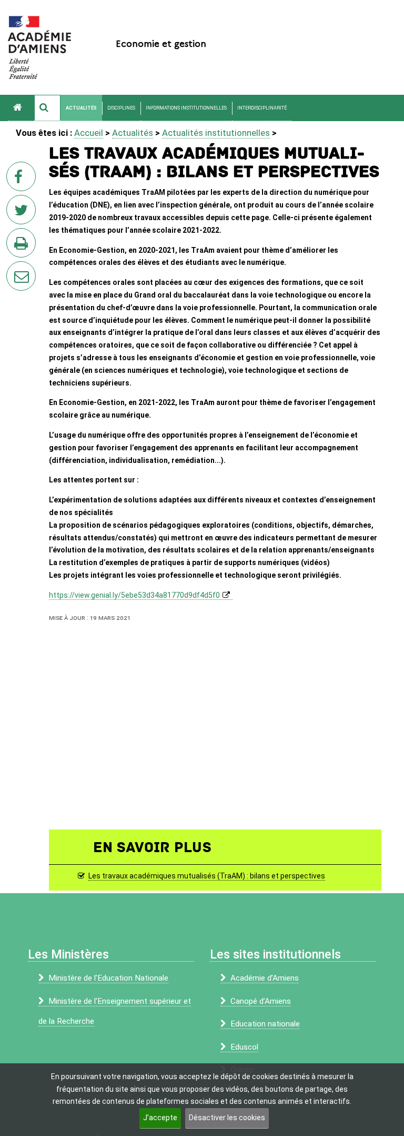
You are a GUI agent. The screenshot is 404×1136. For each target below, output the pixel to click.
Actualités (81, 108)
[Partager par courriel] (14, 269)
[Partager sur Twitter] (23, 213)
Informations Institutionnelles (186, 108)
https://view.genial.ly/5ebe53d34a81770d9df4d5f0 (134, 595)
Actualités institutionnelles (216, 132)
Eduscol (244, 1047)
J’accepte (160, 1117)
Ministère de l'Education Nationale (108, 978)
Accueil (88, 132)
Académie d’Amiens (264, 978)
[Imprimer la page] (23, 246)
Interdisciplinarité (262, 108)
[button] (47, 108)
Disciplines (121, 108)
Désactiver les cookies (227, 1117)
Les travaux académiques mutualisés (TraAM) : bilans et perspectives (206, 876)
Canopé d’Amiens (260, 1001)
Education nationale (265, 1024)
